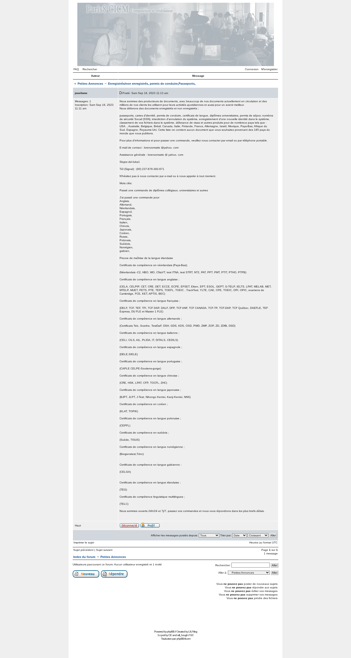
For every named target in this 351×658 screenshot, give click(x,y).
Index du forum (84, 557)
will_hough (182, 635)
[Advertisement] (175, 616)
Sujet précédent (83, 549)
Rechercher (90, 69)
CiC (170, 635)
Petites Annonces (90, 83)
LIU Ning (192, 631)
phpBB (170, 631)
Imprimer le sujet (83, 542)
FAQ (76, 69)
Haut (78, 525)
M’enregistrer (269, 69)
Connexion (252, 69)
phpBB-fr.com (183, 638)
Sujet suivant (104, 549)
